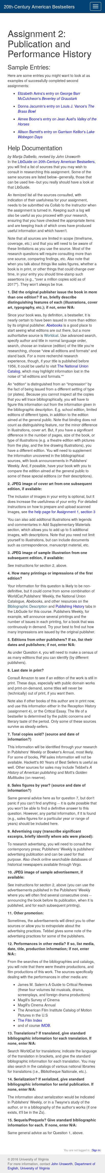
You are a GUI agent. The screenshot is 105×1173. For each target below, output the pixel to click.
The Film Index (30, 1020)
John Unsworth (62, 1164)
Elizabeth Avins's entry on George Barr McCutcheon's (49, 96)
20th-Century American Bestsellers (39, 6)
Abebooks (54, 325)
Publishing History (70, 606)
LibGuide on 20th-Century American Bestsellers (56, 161)
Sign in (96, 1150)
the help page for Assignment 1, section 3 (61, 511)
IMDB (45, 1025)
